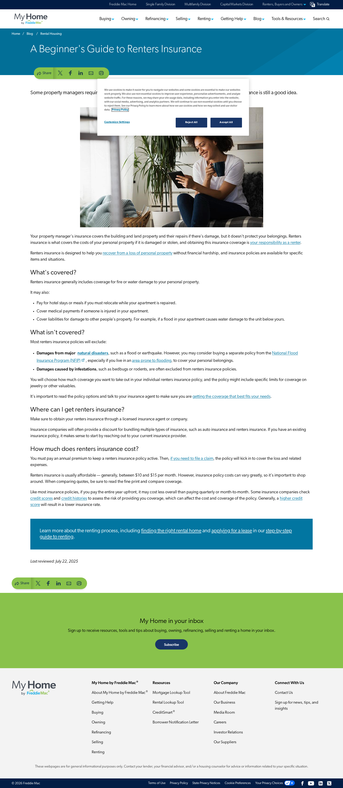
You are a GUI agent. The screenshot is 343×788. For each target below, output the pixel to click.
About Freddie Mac (229, 693)
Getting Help (102, 703)
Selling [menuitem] (181, 19)
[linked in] (81, 72)
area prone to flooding (151, 361)
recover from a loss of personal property (137, 253)
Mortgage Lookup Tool (171, 693)
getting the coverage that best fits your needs (231, 397)
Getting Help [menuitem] (232, 19)
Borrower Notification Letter (176, 722)
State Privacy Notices (206, 783)
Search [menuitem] (319, 19)
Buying (97, 713)
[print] (101, 72)
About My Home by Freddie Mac (120, 692)
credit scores (41, 499)
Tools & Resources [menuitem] (287, 19)
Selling (97, 742)
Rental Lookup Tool (168, 703)
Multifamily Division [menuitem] (198, 4)
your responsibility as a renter (275, 243)
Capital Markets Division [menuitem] (236, 4)
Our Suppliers (225, 742)
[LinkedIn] (321, 783)
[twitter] (60, 72)
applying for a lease (231, 531)
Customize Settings (117, 122)
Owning (98, 722)
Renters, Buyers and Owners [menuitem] (282, 4)
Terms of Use (156, 783)
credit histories (74, 499)
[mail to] (91, 72)
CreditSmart (164, 712)
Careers (220, 722)
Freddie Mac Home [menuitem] (122, 4)
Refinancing (101, 732)
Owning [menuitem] (128, 19)
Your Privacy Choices (269, 783)
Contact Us (284, 693)
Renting (98, 752)
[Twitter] (329, 783)
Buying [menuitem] (105, 19)
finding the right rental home (171, 531)
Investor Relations (228, 732)
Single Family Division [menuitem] (160, 4)
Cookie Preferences (238, 783)
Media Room (224, 713)
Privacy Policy (179, 783)
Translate (323, 4)
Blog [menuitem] (257, 19)
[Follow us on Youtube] (311, 783)
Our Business (224, 703)
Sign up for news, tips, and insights (296, 706)
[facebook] (70, 72)
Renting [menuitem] (204, 19)
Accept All (226, 122)
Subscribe (171, 644)
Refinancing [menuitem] (155, 19)
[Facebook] (302, 783)
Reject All (191, 122)
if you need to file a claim (191, 459)
